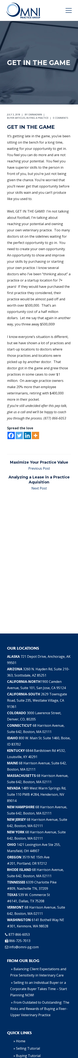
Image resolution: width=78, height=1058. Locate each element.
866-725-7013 (19, 940)
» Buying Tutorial (27, 1055)
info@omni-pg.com (24, 947)
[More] (35, 435)
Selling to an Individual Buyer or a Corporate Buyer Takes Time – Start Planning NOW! (38, 988)
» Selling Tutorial (27, 1048)
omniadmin (35, 114)
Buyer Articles (16, 117)
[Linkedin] (27, 435)
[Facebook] (11, 435)
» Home (19, 1041)
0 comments (60, 117)
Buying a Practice (37, 117)
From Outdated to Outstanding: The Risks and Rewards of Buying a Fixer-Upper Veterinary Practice (39, 1008)
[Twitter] (19, 435)
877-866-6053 (19, 934)
